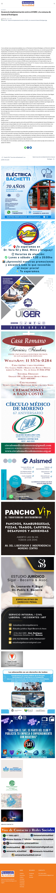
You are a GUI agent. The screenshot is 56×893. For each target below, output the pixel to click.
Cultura (21, 877)
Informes (22, 886)
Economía (22, 881)
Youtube (31, 877)
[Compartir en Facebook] (28, 147)
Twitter (31, 875)
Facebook (31, 873)
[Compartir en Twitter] (30, 147)
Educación (22, 875)
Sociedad (3, 9)
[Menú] (2, 3)
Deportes (22, 884)
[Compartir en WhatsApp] (25, 147)
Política (22, 873)
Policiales (22, 883)
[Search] (54, 3)
